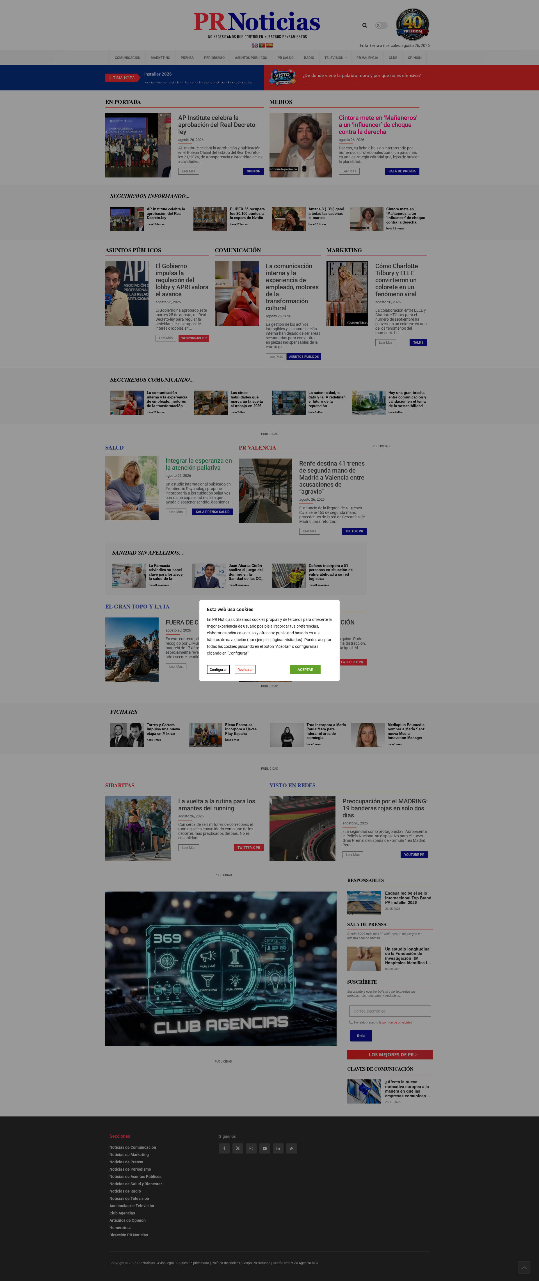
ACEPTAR (305, 669)
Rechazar (245, 669)
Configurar (218, 669)
